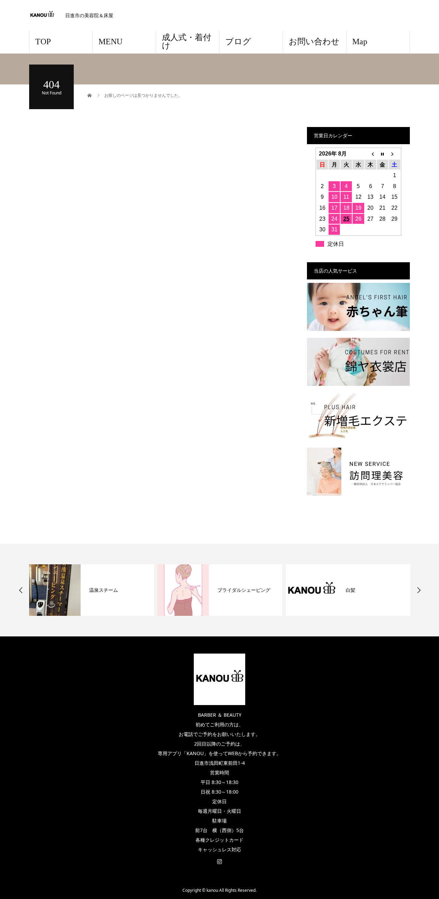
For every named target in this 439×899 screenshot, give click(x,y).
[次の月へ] (394, 154)
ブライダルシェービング (243, 590)
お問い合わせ (314, 41)
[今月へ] (382, 154)
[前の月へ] (370, 154)
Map (359, 41)
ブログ (238, 41)
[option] (91, 590)
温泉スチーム (103, 590)
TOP (43, 41)
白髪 (350, 590)
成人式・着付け (186, 41)
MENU (110, 41)
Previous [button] (20, 590)
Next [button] (418, 590)
